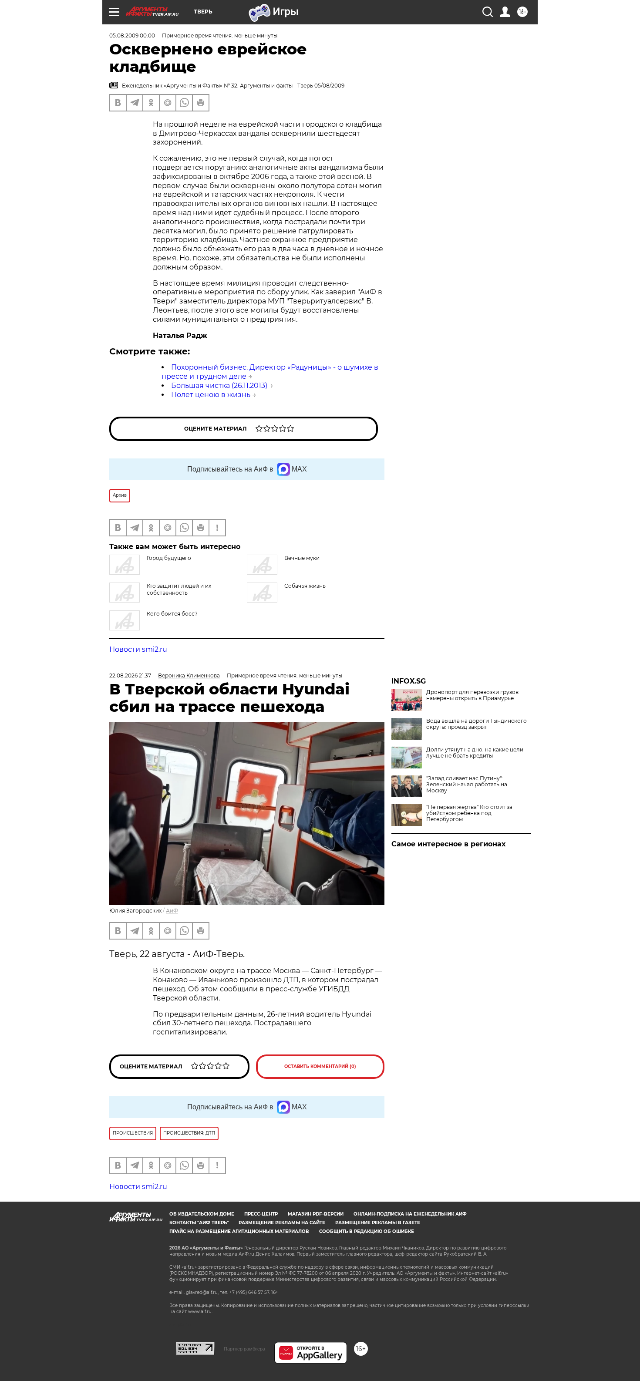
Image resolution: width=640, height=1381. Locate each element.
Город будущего (169, 558)
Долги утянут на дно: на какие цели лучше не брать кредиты (474, 753)
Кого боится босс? (172, 613)
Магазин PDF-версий (316, 1214)
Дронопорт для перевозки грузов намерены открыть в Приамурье (472, 695)
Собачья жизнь (305, 586)
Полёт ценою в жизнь (210, 395)
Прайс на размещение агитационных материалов (239, 1231)
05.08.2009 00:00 (132, 35)
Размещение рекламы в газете (377, 1223)
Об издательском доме (201, 1214)
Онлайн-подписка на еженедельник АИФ (410, 1214)
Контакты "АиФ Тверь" (199, 1223)
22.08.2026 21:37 (130, 675)
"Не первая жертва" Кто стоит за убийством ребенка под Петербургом (469, 813)
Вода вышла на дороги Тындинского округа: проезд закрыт (476, 724)
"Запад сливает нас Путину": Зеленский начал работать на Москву (466, 784)
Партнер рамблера (244, 1348)
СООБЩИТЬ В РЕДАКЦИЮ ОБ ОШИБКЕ (366, 1231)
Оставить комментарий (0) (320, 1066)
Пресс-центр (261, 1214)
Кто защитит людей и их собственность (179, 589)
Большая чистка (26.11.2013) (219, 385)
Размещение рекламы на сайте (282, 1223)
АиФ (172, 910)
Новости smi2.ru (138, 649)
